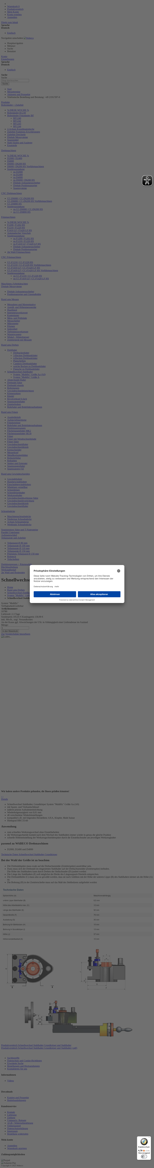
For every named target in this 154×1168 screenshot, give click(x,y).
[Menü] (149, 1138)
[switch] (144, 1156)
